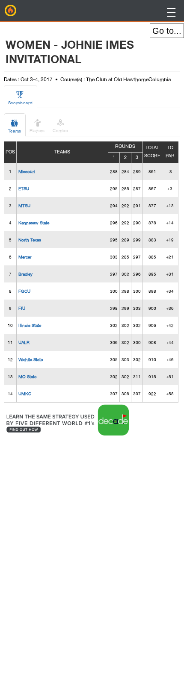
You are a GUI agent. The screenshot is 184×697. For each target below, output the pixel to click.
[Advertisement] (73, 566)
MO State (27, 376)
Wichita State (30, 359)
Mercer (24, 256)
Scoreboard (20, 97)
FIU (21, 308)
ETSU (23, 188)
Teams (15, 126)
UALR (24, 342)
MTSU (24, 205)
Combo (60, 125)
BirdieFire (11, 11)
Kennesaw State (33, 222)
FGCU (24, 291)
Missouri (26, 171)
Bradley (25, 273)
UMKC (24, 393)
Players (37, 125)
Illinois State (29, 325)
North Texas (29, 239)
